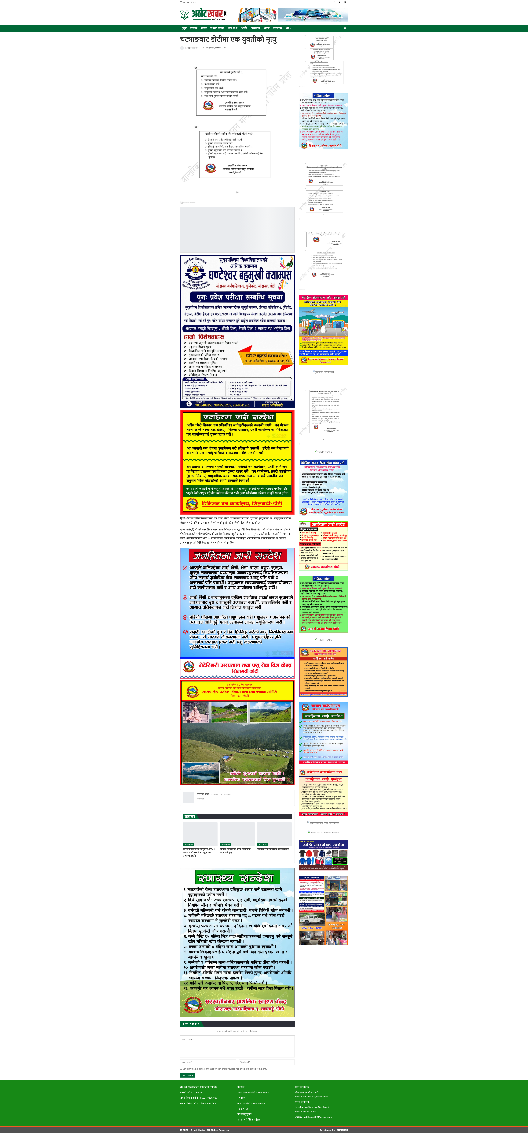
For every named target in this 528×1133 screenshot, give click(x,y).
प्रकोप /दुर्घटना (188, 844)
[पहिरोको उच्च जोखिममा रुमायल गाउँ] (274, 834)
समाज (204, 28)
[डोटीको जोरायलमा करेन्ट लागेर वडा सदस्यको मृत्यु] (237, 834)
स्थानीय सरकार (217, 28)
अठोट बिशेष (232, 28)
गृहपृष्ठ (184, 28)
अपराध (267, 28)
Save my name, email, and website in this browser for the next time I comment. (225, 1069)
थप (287, 28)
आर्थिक (244, 28)
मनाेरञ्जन (277, 28)
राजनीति (193, 28)
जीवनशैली (255, 28)
